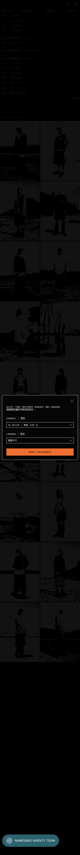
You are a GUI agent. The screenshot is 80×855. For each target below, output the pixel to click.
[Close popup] (72, 401)
